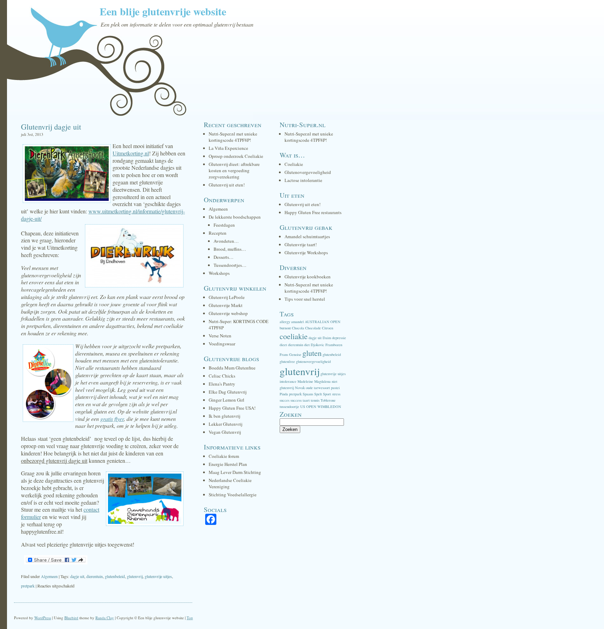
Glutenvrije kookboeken (308, 276)
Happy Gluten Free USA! (232, 408)
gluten (312, 353)
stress (336, 394)
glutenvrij (135, 576)
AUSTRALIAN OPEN (322, 321)
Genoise (295, 354)
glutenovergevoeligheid (313, 361)
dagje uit (77, 576)
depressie (339, 337)
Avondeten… (226, 241)
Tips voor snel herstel (305, 299)
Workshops (219, 273)
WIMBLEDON (329, 406)
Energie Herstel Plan (228, 464)
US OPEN (308, 406)
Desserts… (223, 257)
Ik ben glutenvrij (224, 416)
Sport (327, 394)
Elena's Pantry (222, 384)
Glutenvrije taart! (301, 244)
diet (307, 344)
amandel (297, 321)
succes (284, 400)
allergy (285, 321)
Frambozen (333, 344)
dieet (283, 344)
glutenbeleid (115, 576)
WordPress (42, 617)
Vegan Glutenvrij (225, 432)
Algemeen (49, 576)
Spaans (308, 394)
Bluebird (71, 617)
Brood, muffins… (230, 249)
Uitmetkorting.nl (131, 153)
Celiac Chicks (222, 376)
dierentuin (94, 576)
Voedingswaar (222, 344)
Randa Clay (104, 617)
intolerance (288, 381)
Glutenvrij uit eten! (227, 185)
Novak (300, 387)
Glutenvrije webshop (228, 313)
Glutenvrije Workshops (306, 252)
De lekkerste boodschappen (235, 217)
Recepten (217, 233)
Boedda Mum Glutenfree (232, 368)
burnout (285, 328)
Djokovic (317, 344)
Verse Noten (220, 335)
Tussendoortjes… (230, 265)
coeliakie (294, 336)
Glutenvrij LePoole (227, 297)
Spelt (318, 394)
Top (190, 617)
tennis (315, 400)
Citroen (327, 328)
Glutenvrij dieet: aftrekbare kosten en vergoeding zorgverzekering (234, 170)
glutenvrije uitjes (158, 576)
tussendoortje (289, 406)
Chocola (298, 328)
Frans (284, 354)
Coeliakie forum (224, 456)
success (296, 400)
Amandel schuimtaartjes (307, 236)
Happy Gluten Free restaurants (313, 212)
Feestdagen (224, 225)
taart (306, 400)
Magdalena (322, 381)
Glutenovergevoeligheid (308, 172)
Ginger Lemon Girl (226, 400)
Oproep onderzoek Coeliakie (236, 156)
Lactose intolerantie (303, 180)
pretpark (28, 585)
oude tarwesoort (318, 387)
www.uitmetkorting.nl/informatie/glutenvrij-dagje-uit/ (103, 214)
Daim (327, 337)
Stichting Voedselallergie (233, 494)
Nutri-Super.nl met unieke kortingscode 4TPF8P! (233, 137)
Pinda (284, 394)
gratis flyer (112, 418)
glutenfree (287, 361)
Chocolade (313, 328)
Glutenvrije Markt (226, 305)
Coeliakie (294, 164)
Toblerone (328, 400)
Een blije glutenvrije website (163, 11)
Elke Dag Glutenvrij (227, 392)
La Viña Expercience (228, 148)
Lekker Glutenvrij (225, 424)
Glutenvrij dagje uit (51, 127)
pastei (335, 387)
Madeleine (305, 381)
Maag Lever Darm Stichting (235, 472)
